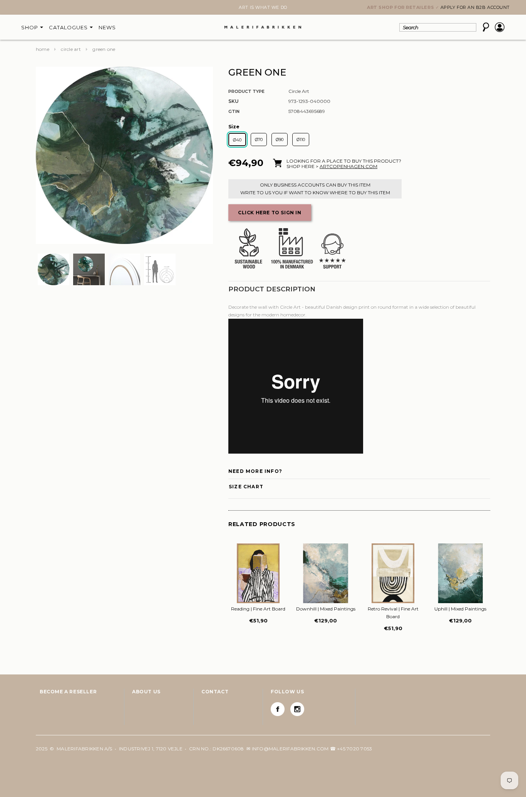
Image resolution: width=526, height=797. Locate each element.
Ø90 (279, 139)
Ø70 (259, 139)
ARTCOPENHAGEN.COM (348, 166)
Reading (258, 609)
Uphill (460, 609)
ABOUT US (146, 691)
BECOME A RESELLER (68, 691)
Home (42, 49)
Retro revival (393, 612)
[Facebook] (278, 709)
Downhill (325, 609)
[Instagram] (297, 709)
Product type (246, 91)
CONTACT (214, 691)
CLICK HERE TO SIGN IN (270, 212)
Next (40, 8)
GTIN (234, 111)
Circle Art (70, 49)
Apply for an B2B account (475, 7)
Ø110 (301, 139)
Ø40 (237, 140)
